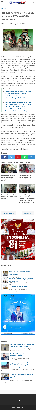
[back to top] (32, 406)
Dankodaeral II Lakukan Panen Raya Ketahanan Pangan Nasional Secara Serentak (16, 98)
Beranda (7, 398)
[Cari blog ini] (33, 2)
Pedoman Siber (25, 398)
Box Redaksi (16, 398)
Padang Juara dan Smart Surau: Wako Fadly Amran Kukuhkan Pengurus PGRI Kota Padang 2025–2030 (21, 280)
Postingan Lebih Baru (8, 213)
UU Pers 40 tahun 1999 (18, 401)
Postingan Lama (28, 213)
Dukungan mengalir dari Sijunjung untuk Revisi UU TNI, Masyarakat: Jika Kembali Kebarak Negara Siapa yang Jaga (18, 104)
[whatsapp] (24, 157)
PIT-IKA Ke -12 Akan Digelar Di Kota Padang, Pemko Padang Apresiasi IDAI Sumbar (21, 376)
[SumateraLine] (18, 2)
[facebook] (4, 157)
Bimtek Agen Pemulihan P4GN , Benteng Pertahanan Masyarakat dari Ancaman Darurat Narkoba (19, 273)
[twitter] (11, 157)
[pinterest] (18, 157)
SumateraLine (20, 407)
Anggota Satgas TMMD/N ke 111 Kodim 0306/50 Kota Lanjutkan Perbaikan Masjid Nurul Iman (20, 365)
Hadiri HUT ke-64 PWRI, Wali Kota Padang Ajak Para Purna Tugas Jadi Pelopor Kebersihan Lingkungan (20, 286)
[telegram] (31, 157)
